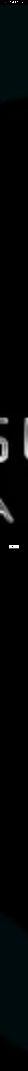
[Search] (5, 2)
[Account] (22, 2)
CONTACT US (14, 546)
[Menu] (2, 2)
